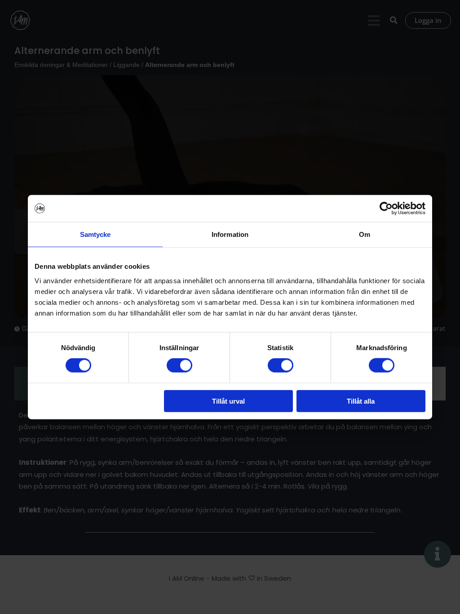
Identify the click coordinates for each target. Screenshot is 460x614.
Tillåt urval (228, 401)
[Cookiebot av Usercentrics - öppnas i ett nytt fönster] (386, 208)
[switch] (179, 365)
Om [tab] (364, 234)
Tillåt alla (361, 401)
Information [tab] (230, 234)
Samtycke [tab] (95, 234)
